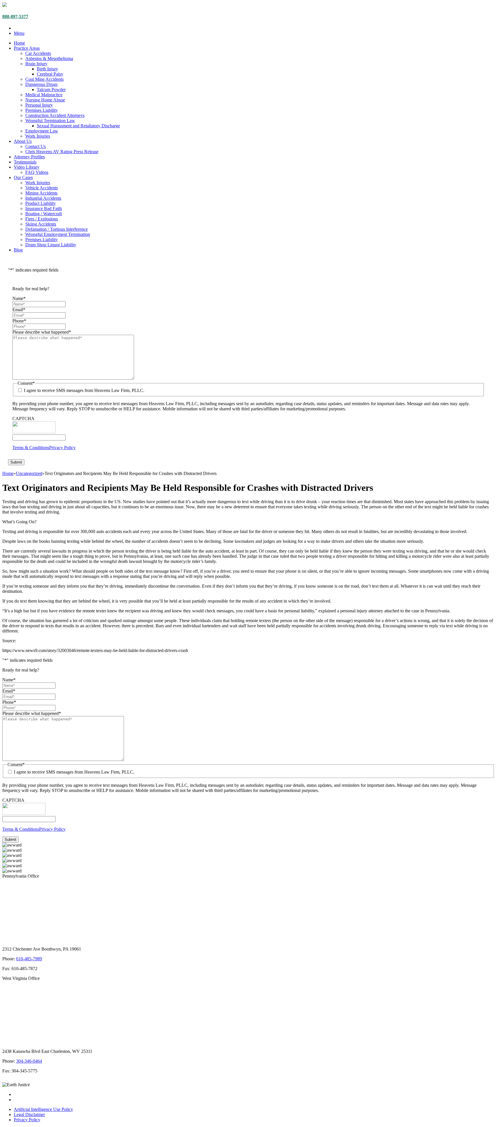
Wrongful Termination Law (50, 120)
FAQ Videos (36, 172)
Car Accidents (38, 53)
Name (19, 298)
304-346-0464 (29, 1061)
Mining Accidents (41, 193)
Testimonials (25, 161)
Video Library (26, 167)
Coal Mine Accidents (44, 79)
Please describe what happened (41, 332)
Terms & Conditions (30, 447)
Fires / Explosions (41, 218)
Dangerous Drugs (41, 84)
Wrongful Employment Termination (57, 234)
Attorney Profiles (29, 156)
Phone (19, 320)
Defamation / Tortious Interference (56, 229)
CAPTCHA (23, 418)
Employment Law (41, 130)
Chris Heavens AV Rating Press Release (61, 151)
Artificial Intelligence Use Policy (43, 1109)
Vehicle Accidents (41, 187)
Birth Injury (47, 68)
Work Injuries (37, 136)
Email (18, 309)
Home (19, 43)
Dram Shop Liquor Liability (50, 244)
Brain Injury (36, 63)
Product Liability (40, 203)
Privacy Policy (62, 447)
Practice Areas (27, 48)
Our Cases (23, 177)
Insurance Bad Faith (43, 208)
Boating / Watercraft (43, 213)
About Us (23, 141)
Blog (18, 249)
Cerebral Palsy (50, 74)
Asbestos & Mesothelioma (49, 58)
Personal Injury (39, 105)
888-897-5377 (15, 16)
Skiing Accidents (40, 224)
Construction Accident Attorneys (55, 115)
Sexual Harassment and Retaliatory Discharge (78, 125)
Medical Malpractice (43, 94)
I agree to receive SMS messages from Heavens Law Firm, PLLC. (84, 390)
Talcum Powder (51, 89)
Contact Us (35, 146)
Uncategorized (29, 473)
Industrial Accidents (43, 198)
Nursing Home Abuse (45, 99)
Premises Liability (41, 110)
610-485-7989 (29, 958)
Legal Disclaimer (29, 1114)
